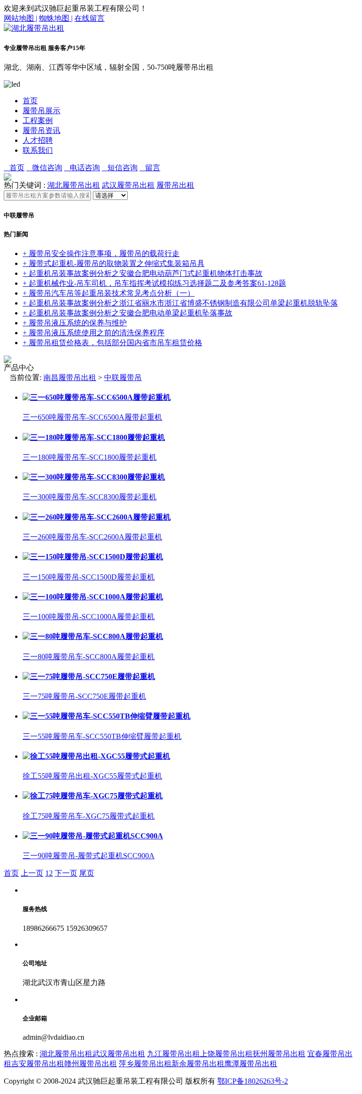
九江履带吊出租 (173, 1054)
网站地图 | (20, 18)
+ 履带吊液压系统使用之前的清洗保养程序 (94, 333)
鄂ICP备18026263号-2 (252, 1081)
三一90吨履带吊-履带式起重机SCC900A (89, 856)
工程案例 (38, 120)
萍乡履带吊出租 (145, 1064)
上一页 (32, 873)
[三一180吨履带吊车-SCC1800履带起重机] (94, 437)
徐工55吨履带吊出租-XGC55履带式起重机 (92, 776)
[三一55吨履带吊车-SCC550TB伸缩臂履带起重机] (106, 716)
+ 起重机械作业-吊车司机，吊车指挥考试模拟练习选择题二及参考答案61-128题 (154, 283)
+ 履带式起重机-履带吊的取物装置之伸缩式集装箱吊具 (114, 263)
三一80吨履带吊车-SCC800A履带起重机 (89, 657)
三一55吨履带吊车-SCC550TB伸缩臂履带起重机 (102, 736)
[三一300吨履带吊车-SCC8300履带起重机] (94, 477)
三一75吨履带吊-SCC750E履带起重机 (84, 696)
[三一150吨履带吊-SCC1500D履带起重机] (93, 557)
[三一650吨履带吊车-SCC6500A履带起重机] (97, 397)
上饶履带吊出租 (226, 1054)
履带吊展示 (41, 111)
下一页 (66, 873)
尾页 (86, 873)
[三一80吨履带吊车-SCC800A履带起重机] (93, 636)
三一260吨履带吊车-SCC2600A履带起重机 (92, 537)
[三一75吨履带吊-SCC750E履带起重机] (89, 676)
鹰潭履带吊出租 (250, 1064)
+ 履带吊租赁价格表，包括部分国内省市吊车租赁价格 (112, 343)
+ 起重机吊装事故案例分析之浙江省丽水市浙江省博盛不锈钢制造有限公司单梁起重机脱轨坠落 (180, 303)
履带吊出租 (175, 185)
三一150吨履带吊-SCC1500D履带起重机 (89, 577)
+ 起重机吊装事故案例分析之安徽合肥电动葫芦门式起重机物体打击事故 (143, 273)
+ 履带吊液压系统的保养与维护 (75, 323)
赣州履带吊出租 (90, 1064)
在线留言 (89, 18)
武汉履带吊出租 (128, 185)
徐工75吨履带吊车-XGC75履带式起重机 (89, 816)
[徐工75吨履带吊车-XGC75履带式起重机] (93, 796)
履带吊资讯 (41, 130)
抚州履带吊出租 (279, 1054)
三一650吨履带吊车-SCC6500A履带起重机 (92, 417)
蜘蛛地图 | (56, 18)
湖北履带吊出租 (73, 185)
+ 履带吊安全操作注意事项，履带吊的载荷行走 (101, 253)
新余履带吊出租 (198, 1064)
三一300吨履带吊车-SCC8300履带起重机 (89, 497)
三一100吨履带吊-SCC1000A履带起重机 (89, 617)
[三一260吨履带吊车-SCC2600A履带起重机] (97, 517)
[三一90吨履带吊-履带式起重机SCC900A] (93, 836)
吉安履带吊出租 (37, 1064)
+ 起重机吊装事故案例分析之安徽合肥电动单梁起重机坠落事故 (127, 313)
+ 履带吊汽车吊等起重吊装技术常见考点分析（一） (109, 293)
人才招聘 (38, 140)
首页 (30, 101)
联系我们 (38, 150)
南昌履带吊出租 (69, 377)
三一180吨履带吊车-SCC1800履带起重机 (89, 457)
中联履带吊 (123, 377)
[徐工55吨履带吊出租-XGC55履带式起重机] (96, 756)
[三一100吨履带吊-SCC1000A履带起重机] (93, 597)
